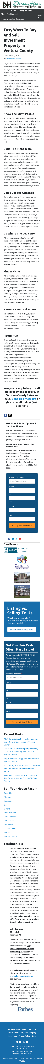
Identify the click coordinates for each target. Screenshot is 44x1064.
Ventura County (10, 836)
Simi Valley (8, 824)
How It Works (13, 1033)
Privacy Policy (24, 1036)
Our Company (30, 1033)
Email (12, 515)
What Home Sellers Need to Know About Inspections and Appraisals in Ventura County (21, 742)
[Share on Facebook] (5, 415)
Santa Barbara (10, 816)
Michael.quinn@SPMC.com (21, 976)
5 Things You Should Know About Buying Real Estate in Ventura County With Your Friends (20, 778)
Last (10, 502)
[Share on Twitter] (10, 415)
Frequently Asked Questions (12, 19)
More (40, 15)
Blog (3, 14)
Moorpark (8, 801)
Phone (11, 506)
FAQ (22, 1033)
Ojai (5, 805)
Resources (12, 1036)
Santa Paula (9, 820)
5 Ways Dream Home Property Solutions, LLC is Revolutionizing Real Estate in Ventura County (21, 751)
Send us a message (24, 399)
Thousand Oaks (10, 828)
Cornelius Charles (13, 58)
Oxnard (7, 809)
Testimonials (12, 14)
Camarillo (8, 793)
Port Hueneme (10, 812)
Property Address (17, 477)
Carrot (23, 1061)
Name (11, 486)
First (10, 494)
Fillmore (7, 797)
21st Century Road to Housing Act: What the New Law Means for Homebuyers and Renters (22, 768)
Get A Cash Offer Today (17, 1029)
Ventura (7, 832)
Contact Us (32, 1029)
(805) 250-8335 (25, 10)
